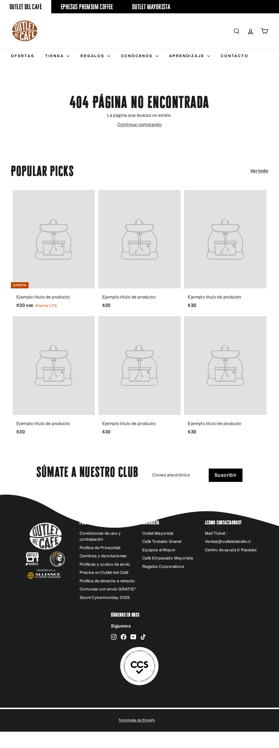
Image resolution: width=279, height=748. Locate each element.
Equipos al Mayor (158, 550)
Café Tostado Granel (161, 541)
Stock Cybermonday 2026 (105, 597)
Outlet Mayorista (151, 6)
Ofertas (22, 56)
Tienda (55, 56)
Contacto (234, 56)
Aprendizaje (187, 56)
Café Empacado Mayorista (167, 558)
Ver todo (259, 170)
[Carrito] (264, 31)
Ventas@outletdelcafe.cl (228, 541)
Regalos (93, 56)
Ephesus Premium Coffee (87, 6)
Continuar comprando (139, 124)
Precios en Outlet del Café (104, 572)
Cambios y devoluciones (103, 556)
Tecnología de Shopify (137, 720)
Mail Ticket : (216, 533)
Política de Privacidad (100, 548)
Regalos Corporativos (163, 566)
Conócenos (137, 56)
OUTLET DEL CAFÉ (26, 6)
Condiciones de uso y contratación (100, 536)
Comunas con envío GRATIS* (108, 589)
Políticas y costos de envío (105, 564)
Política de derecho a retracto (107, 581)
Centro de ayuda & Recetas (231, 550)
